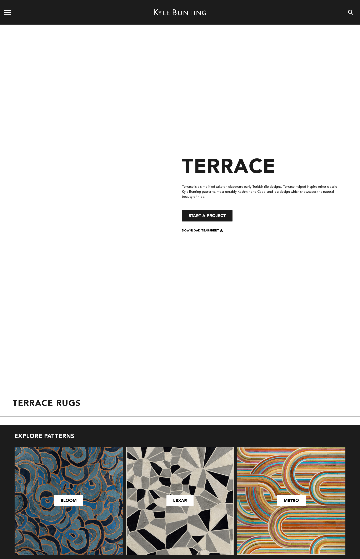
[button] (202, 231)
